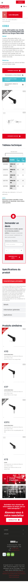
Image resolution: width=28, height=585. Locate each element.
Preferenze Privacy (20, 572)
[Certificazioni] (14, 554)
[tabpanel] (14, 293)
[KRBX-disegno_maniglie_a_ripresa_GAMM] (14, 112)
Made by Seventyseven (14, 577)
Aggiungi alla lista (13, 257)
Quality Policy (18, 573)
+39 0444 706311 (14, 548)
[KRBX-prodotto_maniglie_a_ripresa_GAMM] (14, 91)
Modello (14, 241)
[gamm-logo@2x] (4, 6)
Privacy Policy (6, 572)
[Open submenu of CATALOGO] (23, 534)
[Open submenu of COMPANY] (23, 530)
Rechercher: (14, 152)
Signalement (16, 575)
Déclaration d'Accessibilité (8, 573)
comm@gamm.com (15, 550)
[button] (2, 2)
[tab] (14, 281)
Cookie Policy (13, 572)
